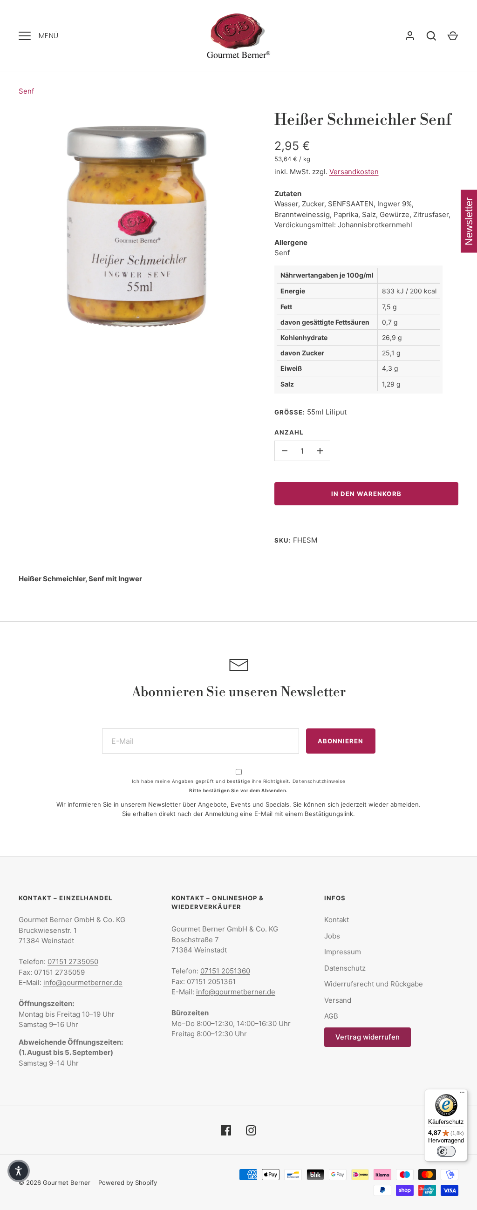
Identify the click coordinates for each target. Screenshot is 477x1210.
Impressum (342, 951)
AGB (331, 1016)
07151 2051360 (225, 970)
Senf (26, 91)
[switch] (446, 1151)
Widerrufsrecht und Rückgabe (373, 983)
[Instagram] (251, 1130)
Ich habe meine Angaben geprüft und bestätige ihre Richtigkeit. (238, 781)
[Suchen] (431, 36)
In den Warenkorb (366, 493)
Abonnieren (341, 741)
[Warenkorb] (453, 36)
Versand (337, 1000)
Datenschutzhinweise (319, 781)
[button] (18, 1171)
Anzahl (288, 432)
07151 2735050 (73, 961)
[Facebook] (226, 1130)
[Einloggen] (410, 36)
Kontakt (336, 919)
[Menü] (462, 1094)
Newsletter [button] (469, 221)
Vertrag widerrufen (367, 1037)
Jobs (332, 935)
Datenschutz (345, 968)
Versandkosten (354, 171)
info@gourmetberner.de (83, 982)
